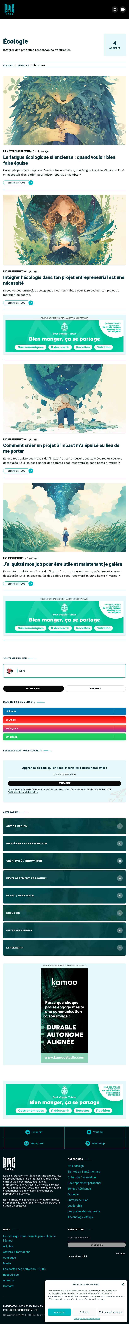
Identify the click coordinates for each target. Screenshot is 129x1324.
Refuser (84, 1312)
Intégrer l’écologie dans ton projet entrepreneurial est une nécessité (63, 280)
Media (7, 1263)
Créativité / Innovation (82, 1177)
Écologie (73, 1194)
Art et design (76, 1166)
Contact (8, 1286)
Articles (23, 65)
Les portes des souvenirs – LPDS (24, 1269)
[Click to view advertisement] (64, 336)
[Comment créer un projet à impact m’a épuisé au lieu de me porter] (64, 398)
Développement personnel (84, 1183)
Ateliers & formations (16, 1252)
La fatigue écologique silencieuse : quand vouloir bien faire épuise (59, 160)
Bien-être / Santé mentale (18, 151)
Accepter (59, 1312)
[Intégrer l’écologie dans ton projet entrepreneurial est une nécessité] (64, 230)
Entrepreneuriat (13, 271)
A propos (9, 1280)
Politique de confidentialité (87, 1319)
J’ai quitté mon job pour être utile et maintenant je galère (62, 564)
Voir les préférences (111, 1312)
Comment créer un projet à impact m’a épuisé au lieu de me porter (61, 448)
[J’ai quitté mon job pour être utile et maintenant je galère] (64, 517)
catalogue (9, 1258)
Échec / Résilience (79, 1189)
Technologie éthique (81, 1217)
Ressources (11, 1275)
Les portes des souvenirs (84, 1211)
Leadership (75, 1206)
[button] (122, 1284)
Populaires (33, 688)
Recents (95, 688)
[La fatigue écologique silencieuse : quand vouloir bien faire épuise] (64, 110)
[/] (115, 9)
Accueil (8, 65)
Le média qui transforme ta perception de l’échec (32, 1306)
